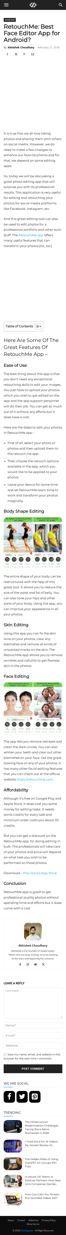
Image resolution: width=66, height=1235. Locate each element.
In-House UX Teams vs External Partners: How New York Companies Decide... (43, 1180)
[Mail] (37, 964)
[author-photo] (33, 940)
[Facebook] (7, 54)
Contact (21, 1220)
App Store (49, 873)
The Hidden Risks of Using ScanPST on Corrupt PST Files (41, 1162)
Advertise (33, 1220)
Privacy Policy (49, 1220)
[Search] (61, 5)
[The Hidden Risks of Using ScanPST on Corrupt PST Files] (13, 1163)
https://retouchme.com (35, 779)
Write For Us (33, 1224)
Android (10, 19)
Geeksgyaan (27, 1230)
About (11, 1220)
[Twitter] (22, 1097)
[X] (15, 54)
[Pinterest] (24, 54)
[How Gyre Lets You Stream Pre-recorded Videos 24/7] (13, 1198)
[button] (6, 5)
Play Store (31, 873)
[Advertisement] (33, 96)
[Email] (32, 54)
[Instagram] (29, 964)
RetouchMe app (31, 235)
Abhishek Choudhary (21, 47)
